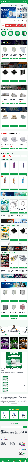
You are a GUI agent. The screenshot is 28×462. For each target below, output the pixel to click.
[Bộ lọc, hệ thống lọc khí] (8, 216)
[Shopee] (4, 439)
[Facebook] (1, 439)
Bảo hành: (22, 444)
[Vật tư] (19, 9)
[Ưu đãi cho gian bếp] (14, 25)
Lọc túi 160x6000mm (4, 99)
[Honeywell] (17, 156)
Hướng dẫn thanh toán (12, 444)
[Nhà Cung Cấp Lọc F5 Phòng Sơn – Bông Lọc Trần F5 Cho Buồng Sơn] (14, 360)
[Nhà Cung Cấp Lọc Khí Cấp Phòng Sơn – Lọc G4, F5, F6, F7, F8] (5, 390)
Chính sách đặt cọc (3, 446)
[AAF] (4, 156)
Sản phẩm (4, 42)
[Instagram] (2, 439)
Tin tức (4, 350)
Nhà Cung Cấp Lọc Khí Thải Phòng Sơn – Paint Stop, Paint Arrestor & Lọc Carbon (18, 382)
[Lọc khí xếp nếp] (3, 33)
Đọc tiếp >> (2, 373)
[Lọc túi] (17, 33)
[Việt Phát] (24, 156)
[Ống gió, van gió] (24, 9)
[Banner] (7, 194)
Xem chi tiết (5, 58)
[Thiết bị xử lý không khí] (19, 216)
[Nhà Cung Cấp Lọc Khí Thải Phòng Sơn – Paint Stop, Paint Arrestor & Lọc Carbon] (5, 384)
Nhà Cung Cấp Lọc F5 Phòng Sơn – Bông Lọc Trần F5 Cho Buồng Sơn (12, 368)
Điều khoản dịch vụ (12, 446)
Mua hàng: (22, 443)
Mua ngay (2, 271)
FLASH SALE (4, 133)
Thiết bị (5, 198)
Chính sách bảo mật (3, 443)
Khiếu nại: (22, 445)
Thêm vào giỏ (5, 189)
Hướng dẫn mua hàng (12, 443)
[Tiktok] (7, 439)
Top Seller (5, 159)
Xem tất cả (10, 29)
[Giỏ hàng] (25, 1)
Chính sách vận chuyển (3, 444)
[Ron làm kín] (19, 15)
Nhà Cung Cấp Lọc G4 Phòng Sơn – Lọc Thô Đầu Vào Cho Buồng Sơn (18, 376)
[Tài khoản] (23, 1)
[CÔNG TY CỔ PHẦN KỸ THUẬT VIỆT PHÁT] (4, 1)
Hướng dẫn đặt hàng (12, 445)
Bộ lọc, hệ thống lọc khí (4, 215)
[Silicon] (24, 15)
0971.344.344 (3, 436)
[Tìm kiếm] (26, 3)
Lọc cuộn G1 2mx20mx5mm (4, 144)
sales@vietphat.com (4, 437)
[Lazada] (6, 439)
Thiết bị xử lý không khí (14, 215)
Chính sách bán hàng (3, 445)
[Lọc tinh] (24, 33)
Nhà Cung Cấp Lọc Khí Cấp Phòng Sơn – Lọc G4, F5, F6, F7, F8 (18, 388)
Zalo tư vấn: (22, 446)
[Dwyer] (10, 156)
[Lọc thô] (10, 33)
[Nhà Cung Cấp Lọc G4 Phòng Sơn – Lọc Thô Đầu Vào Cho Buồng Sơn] (5, 378)
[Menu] (26, 1)
